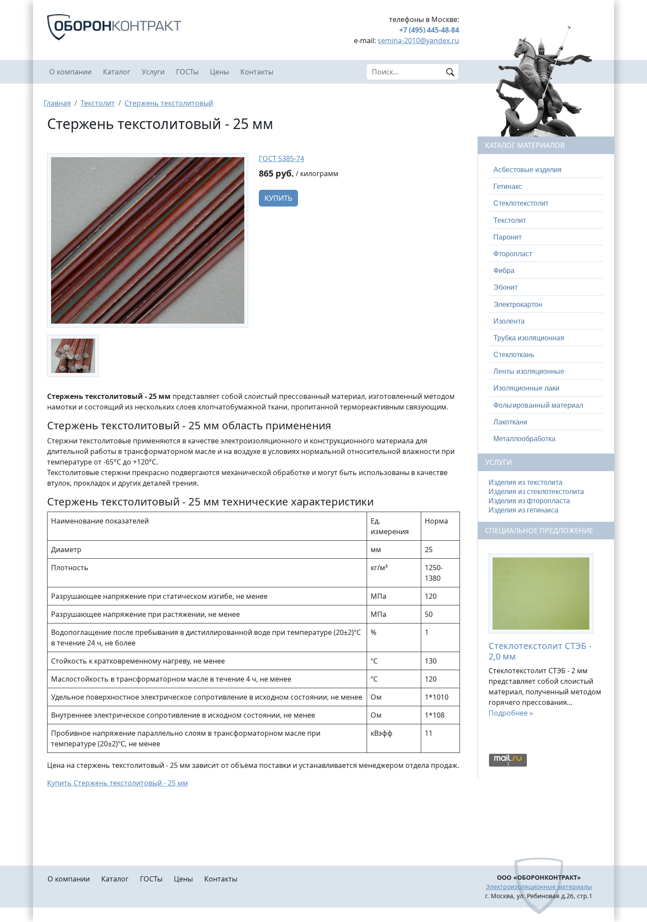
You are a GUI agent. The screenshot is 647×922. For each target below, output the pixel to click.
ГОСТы (187, 72)
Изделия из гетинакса (524, 510)
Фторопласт (512, 254)
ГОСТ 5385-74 (281, 158)
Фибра (504, 270)
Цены (219, 72)
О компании (70, 72)
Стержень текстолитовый (169, 103)
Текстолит (98, 103)
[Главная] (147, 27)
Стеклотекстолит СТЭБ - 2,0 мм (540, 651)
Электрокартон (517, 304)
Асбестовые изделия (527, 169)
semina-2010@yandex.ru (418, 40)
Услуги (153, 72)
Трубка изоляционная (528, 338)
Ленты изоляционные (528, 371)
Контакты (256, 72)
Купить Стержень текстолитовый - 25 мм (117, 783)
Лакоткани (510, 422)
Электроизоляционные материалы (539, 886)
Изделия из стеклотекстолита (536, 491)
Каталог (116, 72)
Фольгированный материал (538, 405)
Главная (57, 103)
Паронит (507, 237)
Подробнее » (511, 713)
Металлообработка (524, 439)
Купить (278, 198)
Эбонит (505, 287)
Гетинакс (507, 186)
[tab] (546, 170)
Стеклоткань (513, 354)
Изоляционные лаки (526, 388)
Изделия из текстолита (525, 482)
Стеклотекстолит (520, 203)
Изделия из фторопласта (529, 501)
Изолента (509, 321)
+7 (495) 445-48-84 (429, 30)
